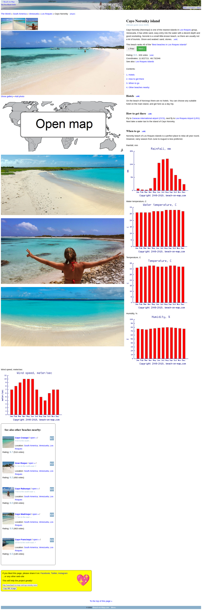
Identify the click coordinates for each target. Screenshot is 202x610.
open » (33, 438)
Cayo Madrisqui (23, 514)
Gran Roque (21, 463)
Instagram (63, 573)
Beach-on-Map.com (101, 607)
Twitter (54, 573)
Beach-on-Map (9, 1)
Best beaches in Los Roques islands (169, 44)
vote (151, 55)
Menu (199, 8)
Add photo (19, 96)
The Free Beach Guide (8, 4)
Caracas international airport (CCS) (148, 118)
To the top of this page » (101, 601)
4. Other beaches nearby (137, 87)
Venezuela (34, 14)
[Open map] (62, 151)
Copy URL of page (9, 588)
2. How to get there (135, 79)
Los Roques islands (145, 61)
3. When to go (132, 83)
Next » (142, 49)
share (72, 14)
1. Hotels (130, 75)
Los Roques (46, 14)
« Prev (131, 49)
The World (6, 14)
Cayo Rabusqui (22, 488)
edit (175, 39)
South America (20, 14)
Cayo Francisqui (23, 539)
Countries (192, 8)
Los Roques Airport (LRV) (188, 118)
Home (185, 8)
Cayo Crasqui (22, 438)
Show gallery (7, 96)
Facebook (45, 573)
